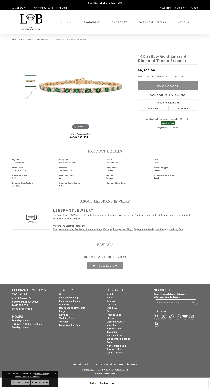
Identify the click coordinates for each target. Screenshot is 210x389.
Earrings (107, 229)
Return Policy (76, 364)
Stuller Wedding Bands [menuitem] (118, 339)
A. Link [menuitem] (109, 294)
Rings (99, 229)
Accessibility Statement (129, 364)
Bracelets (30, 39)
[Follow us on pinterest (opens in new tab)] (156, 316)
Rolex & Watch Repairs (152, 22)
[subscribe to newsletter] (194, 302)
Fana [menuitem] (109, 311)
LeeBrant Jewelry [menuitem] (115, 321)
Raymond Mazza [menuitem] (115, 349)
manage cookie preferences (27, 377)
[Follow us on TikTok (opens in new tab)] (171, 316)
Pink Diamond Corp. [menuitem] (116, 345)
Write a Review (105, 266)
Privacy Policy (91, 364)
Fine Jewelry (119, 22)
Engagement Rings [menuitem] (69, 297)
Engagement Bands (144, 229)
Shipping (153, 108)
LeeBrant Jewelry (113, 162)
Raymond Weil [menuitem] (113, 328)
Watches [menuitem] (63, 321)
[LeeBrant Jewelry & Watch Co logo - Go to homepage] (30, 22)
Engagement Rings (123, 229)
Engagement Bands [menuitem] (69, 301)
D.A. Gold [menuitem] (111, 304)
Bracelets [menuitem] (64, 304)
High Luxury (65, 22)
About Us (183, 22)
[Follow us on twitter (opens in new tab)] (163, 316)
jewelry (21, 39)
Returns (183, 108)
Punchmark (110, 374)
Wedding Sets (176, 229)
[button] (61, 8)
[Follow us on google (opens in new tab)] (156, 324)
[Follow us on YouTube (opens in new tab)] (185, 316)
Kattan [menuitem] (109, 342)
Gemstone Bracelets (44, 39)
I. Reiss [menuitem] (110, 318)
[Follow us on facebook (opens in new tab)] (178, 316)
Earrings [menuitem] (63, 314)
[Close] (206, 3)
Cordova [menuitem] (110, 301)
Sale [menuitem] (61, 294)
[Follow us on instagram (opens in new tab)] (192, 316)
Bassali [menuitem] (110, 297)
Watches (159, 229)
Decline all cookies (20, 382)
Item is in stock (168, 123)
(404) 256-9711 (80, 137)
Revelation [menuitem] (111, 332)
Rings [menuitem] (62, 311)
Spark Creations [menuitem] (114, 352)
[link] (20, 8)
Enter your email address (167, 296)
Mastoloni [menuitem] (111, 325)
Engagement (92, 22)
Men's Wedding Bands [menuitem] (70, 325)
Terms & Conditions (108, 364)
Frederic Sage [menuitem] (113, 314)
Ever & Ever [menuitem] (112, 308)
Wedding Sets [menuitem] (66, 318)
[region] (81, 87)
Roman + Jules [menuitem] (114, 335)
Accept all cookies (40, 382)
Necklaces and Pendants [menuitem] (72, 308)
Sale (55, 229)
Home (14, 39)
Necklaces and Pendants (71, 229)
